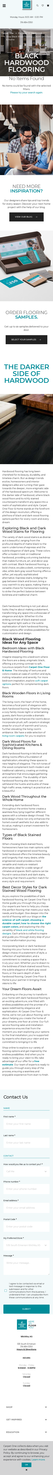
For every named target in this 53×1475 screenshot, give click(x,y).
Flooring (22, 33)
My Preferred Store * (13, 1238)
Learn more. (38, 1459)
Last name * (9, 1135)
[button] (37, 6)
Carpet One (8, 33)
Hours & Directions (26, 1349)
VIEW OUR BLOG (23, 217)
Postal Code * (10, 1219)
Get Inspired (14, 1419)
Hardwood (36, 33)
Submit (26, 1309)
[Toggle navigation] (4, 5)
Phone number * (11, 1182)
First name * (9, 1117)
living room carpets (13, 736)
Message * (8, 1256)
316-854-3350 (26, 22)
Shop (9, 1407)
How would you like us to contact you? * (23, 1164)
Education (12, 1432)
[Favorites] (42, 6)
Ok (26, 1464)
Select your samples (23, 339)
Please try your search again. (26, 92)
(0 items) (48, 6)
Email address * (11, 1200)
